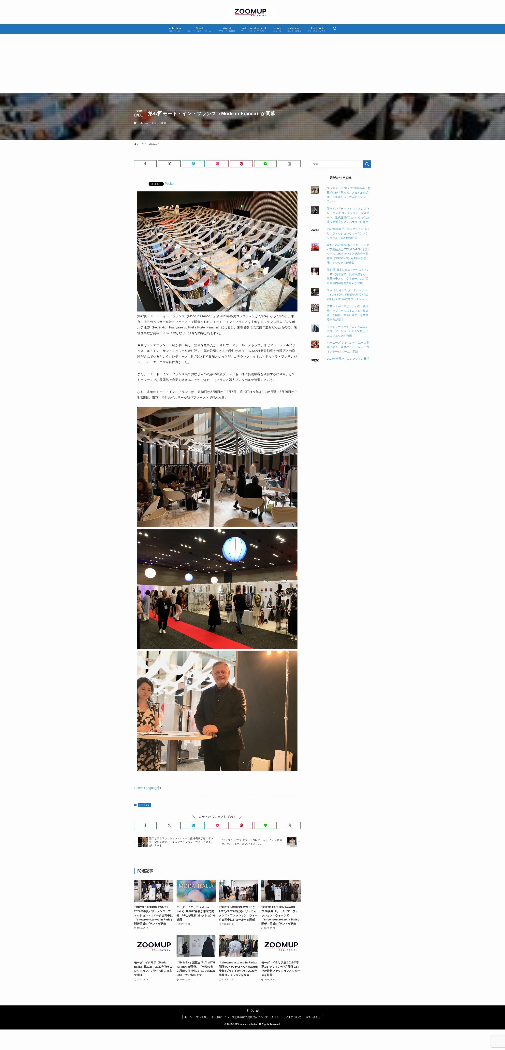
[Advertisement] (252, 63)
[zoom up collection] (252, 12)
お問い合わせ (313, 1017)
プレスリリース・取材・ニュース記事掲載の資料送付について (232, 1017)
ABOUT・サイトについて (286, 1017)
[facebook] (248, 1010)
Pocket (169, 183)
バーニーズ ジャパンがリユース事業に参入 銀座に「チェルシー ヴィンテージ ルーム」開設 (348, 347)
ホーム (188, 1017)
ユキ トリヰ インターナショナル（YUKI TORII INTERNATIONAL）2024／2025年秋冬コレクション (348, 295)
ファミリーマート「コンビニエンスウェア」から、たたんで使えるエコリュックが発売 (347, 331)
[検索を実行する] (367, 164)
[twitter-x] (252, 1010)
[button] (145, 163)
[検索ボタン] (334, 29)
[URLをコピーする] (289, 163)
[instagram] (257, 1010)
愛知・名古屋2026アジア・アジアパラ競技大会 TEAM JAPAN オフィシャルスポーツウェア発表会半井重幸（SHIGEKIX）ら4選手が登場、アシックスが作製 (348, 253)
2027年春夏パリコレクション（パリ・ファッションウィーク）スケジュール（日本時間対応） (348, 233)
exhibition (143, 123)
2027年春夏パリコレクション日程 (348, 358)
